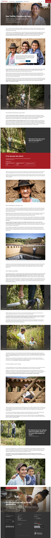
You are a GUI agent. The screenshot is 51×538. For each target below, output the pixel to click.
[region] (25, 58)
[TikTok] (10, 527)
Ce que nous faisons (12, 1)
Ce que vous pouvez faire (19, 1)
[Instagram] (8, 527)
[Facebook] (6, 527)
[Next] (42, 96)
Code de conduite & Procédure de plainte (22, 520)
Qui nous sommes (26, 1)
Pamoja (28, 535)
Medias (18, 517)
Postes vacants (19, 519)
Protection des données (21, 535)
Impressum (26, 535)
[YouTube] (11, 527)
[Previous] (9, 96)
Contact (18, 516)
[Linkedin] (13, 527)
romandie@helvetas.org (38, 518)
